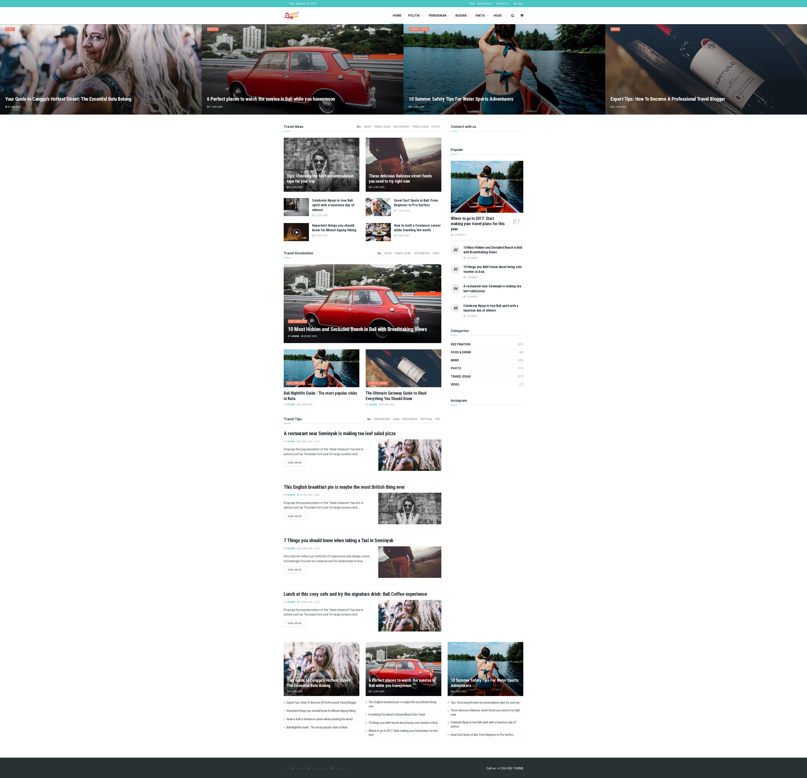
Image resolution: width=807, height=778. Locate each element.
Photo (213, 29)
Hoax (498, 15)
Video (436, 253)
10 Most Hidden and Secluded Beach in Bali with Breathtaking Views (357, 329)
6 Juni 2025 (417, 107)
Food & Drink (461, 352)
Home (397, 15)
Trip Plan (426, 419)
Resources (409, 419)
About (287, 768)
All (359, 126)
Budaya (461, 15)
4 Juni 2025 (295, 187)
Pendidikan (437, 15)
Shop (472, 3)
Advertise (301, 768)
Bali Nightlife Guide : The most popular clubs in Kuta (317, 727)
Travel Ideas (419, 29)
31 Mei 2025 (320, 235)
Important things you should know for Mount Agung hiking (321, 710)
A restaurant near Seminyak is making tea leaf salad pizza (340, 433)
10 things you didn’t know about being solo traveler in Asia (403, 722)
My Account (484, 3)
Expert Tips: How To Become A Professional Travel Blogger (668, 99)
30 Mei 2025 (402, 235)
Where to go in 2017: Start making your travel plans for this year (478, 223)
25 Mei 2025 (306, 495)
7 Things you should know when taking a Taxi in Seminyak (338, 540)
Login (519, 3)
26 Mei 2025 (387, 404)
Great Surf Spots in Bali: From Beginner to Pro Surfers (482, 734)
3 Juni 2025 (377, 187)
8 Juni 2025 (14, 107)
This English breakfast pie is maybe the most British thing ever (344, 487)
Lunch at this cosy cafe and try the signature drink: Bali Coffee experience (355, 594)
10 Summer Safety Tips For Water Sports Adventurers (461, 99)
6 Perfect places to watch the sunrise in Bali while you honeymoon (271, 99)
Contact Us (502, 3)
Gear (396, 419)
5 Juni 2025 (619, 107)
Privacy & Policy (321, 768)
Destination (401, 126)
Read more (295, 462)
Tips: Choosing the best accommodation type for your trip (485, 702)
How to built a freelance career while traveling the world (320, 719)
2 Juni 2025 (321, 215)
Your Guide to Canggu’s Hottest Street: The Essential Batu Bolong (68, 99)
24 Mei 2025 (306, 548)
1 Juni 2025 (403, 210)
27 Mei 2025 (306, 404)
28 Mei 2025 (310, 336)
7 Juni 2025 (216, 107)
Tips (437, 419)
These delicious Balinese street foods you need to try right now (400, 178)
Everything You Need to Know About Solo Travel (397, 714)
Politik (414, 15)
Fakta (480, 15)
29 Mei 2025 (306, 441)
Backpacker (382, 419)
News (10, 29)
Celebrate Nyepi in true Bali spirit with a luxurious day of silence (333, 205)
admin (295, 336)
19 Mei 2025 (306, 602)
